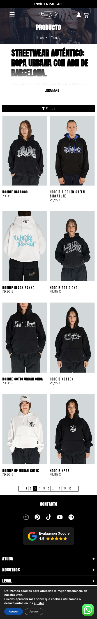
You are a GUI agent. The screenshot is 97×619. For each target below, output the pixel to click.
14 (58, 488)
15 (64, 488)
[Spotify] (71, 517)
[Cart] (86, 15)
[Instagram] (26, 517)
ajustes (39, 603)
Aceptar (13, 611)
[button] (48, 536)
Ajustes (34, 611)
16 (70, 488)
